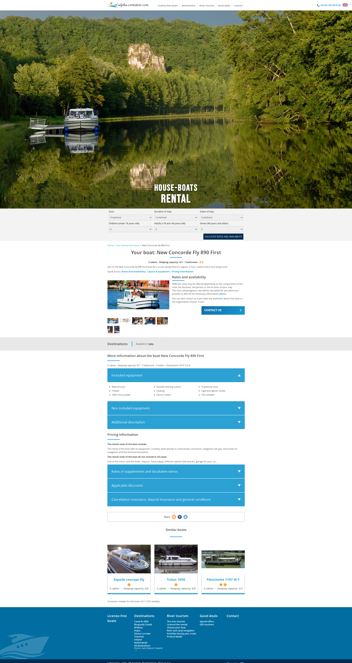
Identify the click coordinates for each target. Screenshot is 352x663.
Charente (139, 636)
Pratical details (174, 636)
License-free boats (168, 5)
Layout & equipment (158, 271)
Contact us (213, 310)
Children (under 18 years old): (124, 223)
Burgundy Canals (143, 624)
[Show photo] (112, 320)
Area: (112, 211)
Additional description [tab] (128, 422)
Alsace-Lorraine (142, 633)
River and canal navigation (180, 630)
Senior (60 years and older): (214, 223)
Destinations (188, 5)
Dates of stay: (208, 211)
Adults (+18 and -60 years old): (170, 223)
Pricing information (182, 271)
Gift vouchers (207, 624)
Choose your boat (176, 627)
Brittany (138, 627)
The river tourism (176, 621)
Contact (238, 5)
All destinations (148, 647)
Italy (150, 344)
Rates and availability (134, 271)
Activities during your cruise (181, 633)
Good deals (224, 5)
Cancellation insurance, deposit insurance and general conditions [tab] (161, 499)
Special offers (207, 621)
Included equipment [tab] (127, 375)
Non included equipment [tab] (131, 408)
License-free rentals (177, 624)
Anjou (137, 630)
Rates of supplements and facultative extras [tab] (145, 471)
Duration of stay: (164, 211)
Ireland (138, 639)
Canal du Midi (141, 621)
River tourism (207, 5)
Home (110, 245)
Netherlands (140, 642)
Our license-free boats (127, 245)
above (222, 293)
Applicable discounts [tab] (127, 485)
